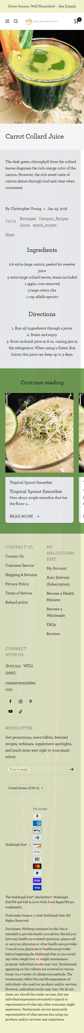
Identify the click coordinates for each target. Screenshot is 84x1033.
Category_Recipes (53, 218)
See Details (67, 6)
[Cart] (76, 21)
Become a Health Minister (60, 596)
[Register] (72, 769)
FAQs (51, 625)
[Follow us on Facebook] (10, 701)
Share (9, 235)
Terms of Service (18, 593)
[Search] (16, 21)
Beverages (28, 218)
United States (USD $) (23, 788)
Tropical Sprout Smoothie (31, 483)
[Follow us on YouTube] (10, 711)
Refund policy (16, 602)
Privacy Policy (17, 584)
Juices (25, 225)
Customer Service (19, 565)
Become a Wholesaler (56, 612)
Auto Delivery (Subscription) (58, 581)
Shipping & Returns (21, 575)
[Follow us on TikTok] (20, 711)
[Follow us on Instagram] (20, 701)
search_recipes (44, 225)
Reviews (53, 634)
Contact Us (14, 556)
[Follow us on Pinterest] (31, 701)
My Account (57, 568)
